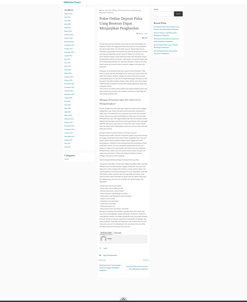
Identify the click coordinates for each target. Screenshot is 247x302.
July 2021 (67, 59)
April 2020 (67, 112)
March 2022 (68, 31)
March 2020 (68, 115)
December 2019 (69, 126)
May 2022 (67, 24)
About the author (106, 233)
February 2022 (68, 34)
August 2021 (68, 56)
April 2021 (67, 70)
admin (146, 38)
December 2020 (69, 84)
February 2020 (68, 119)
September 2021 (69, 52)
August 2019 (68, 140)
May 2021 (67, 66)
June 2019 (67, 147)
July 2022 (67, 17)
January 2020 (68, 122)
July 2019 (67, 143)
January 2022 (68, 38)
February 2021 (68, 77)
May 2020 (67, 108)
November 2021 (69, 45)
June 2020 (67, 105)
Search (156, 9)
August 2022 (68, 13)
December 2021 (69, 42)
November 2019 (69, 129)
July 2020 (67, 101)
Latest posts (117, 233)
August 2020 (68, 98)
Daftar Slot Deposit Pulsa (110, 255)
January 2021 (68, 80)
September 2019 (69, 136)
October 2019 (68, 133)
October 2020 (68, 91)
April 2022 (67, 27)
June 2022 (67, 20)
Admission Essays (72, 2)
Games (105, 248)
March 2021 (68, 73)
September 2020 (69, 94)
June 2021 (67, 63)
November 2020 (69, 87)
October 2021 (68, 49)
